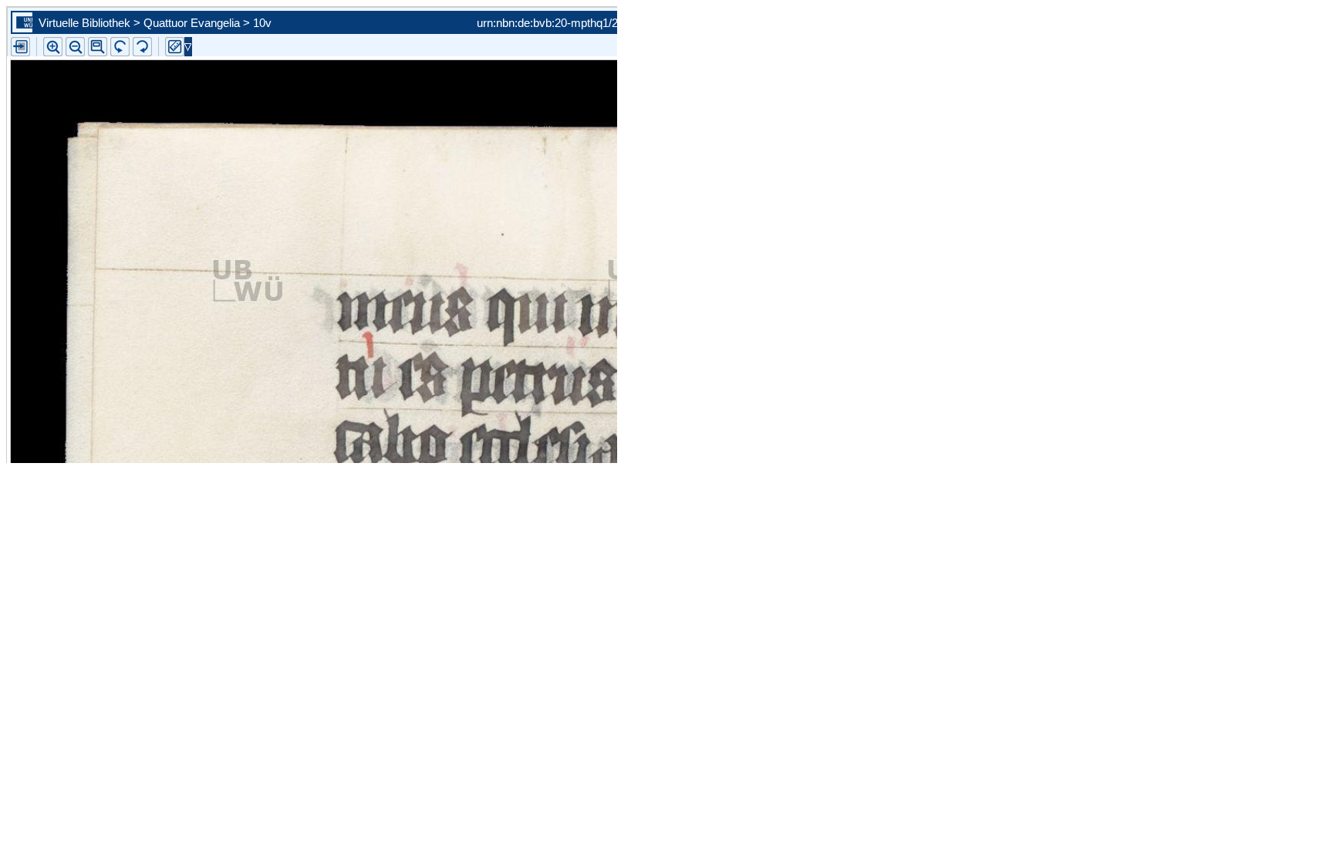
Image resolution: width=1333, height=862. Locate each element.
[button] (97, 46)
